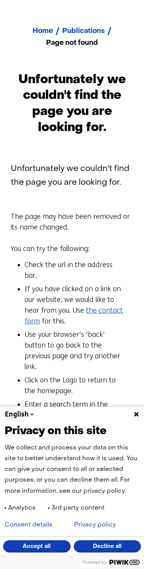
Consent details (29, 525)
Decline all (107, 546)
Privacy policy (95, 525)
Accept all (37, 546)
